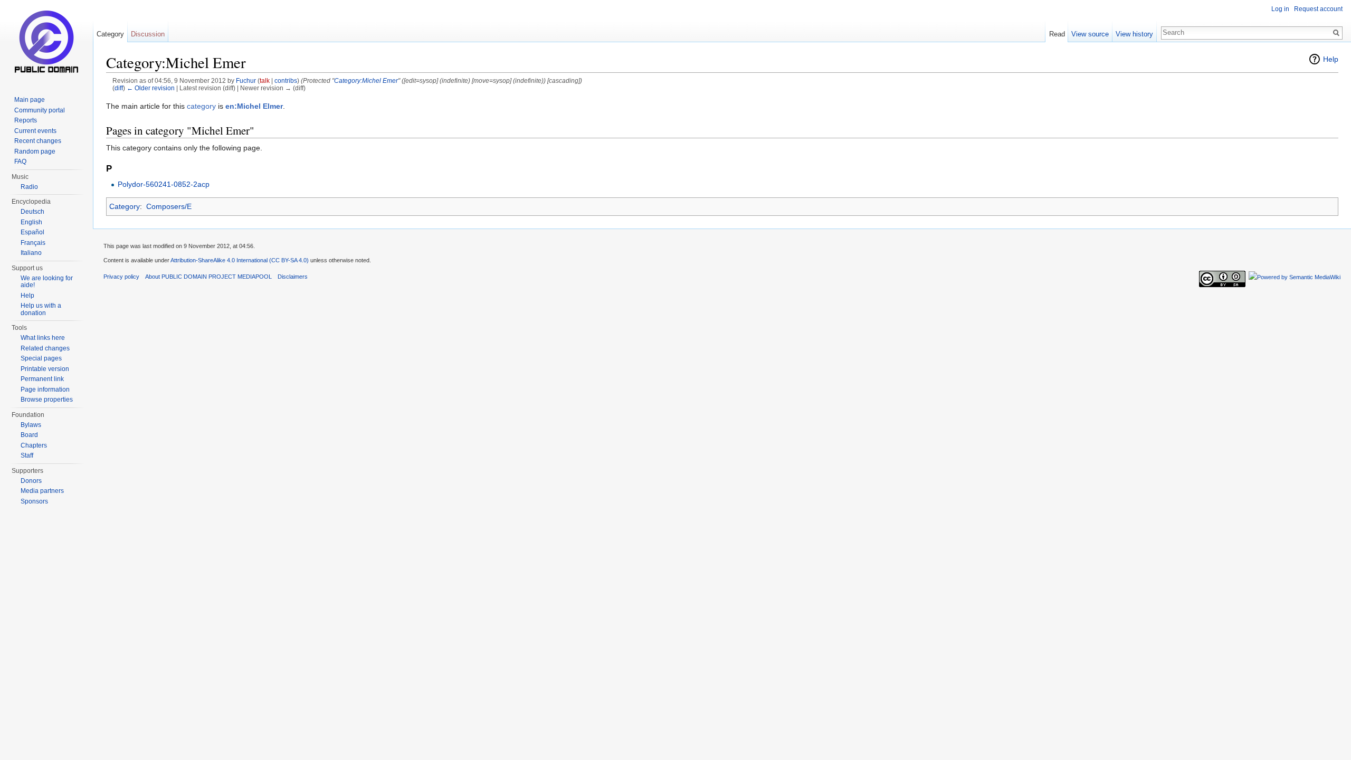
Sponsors (34, 501)
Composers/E (169, 206)
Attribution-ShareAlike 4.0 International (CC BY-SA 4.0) (239, 260)
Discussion (148, 34)
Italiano (31, 252)
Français (33, 242)
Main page (29, 99)
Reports (25, 120)
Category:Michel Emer (366, 80)
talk (265, 80)
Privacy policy (121, 276)
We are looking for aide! (47, 281)
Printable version (45, 369)
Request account (1318, 9)
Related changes (45, 348)
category (201, 106)
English (31, 222)
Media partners (42, 491)
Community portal (39, 110)
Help (1330, 59)
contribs (285, 80)
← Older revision (151, 87)
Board (29, 435)
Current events (35, 131)
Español (32, 232)
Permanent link (42, 379)
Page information (45, 389)
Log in (1280, 9)
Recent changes (37, 141)
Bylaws (31, 425)
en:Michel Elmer (254, 106)
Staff (27, 455)
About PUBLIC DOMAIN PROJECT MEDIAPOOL (208, 276)
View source (1090, 34)
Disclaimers (293, 276)
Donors (31, 480)
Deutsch (32, 211)
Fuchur (246, 80)
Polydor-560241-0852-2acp (164, 184)
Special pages (41, 358)
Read (1057, 34)
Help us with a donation (41, 309)
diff (119, 87)
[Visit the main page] (46, 42)
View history (1134, 34)
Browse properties (47, 399)
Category (124, 206)
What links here (43, 337)
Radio (29, 187)
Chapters (34, 445)
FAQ (20, 161)
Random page (34, 151)
